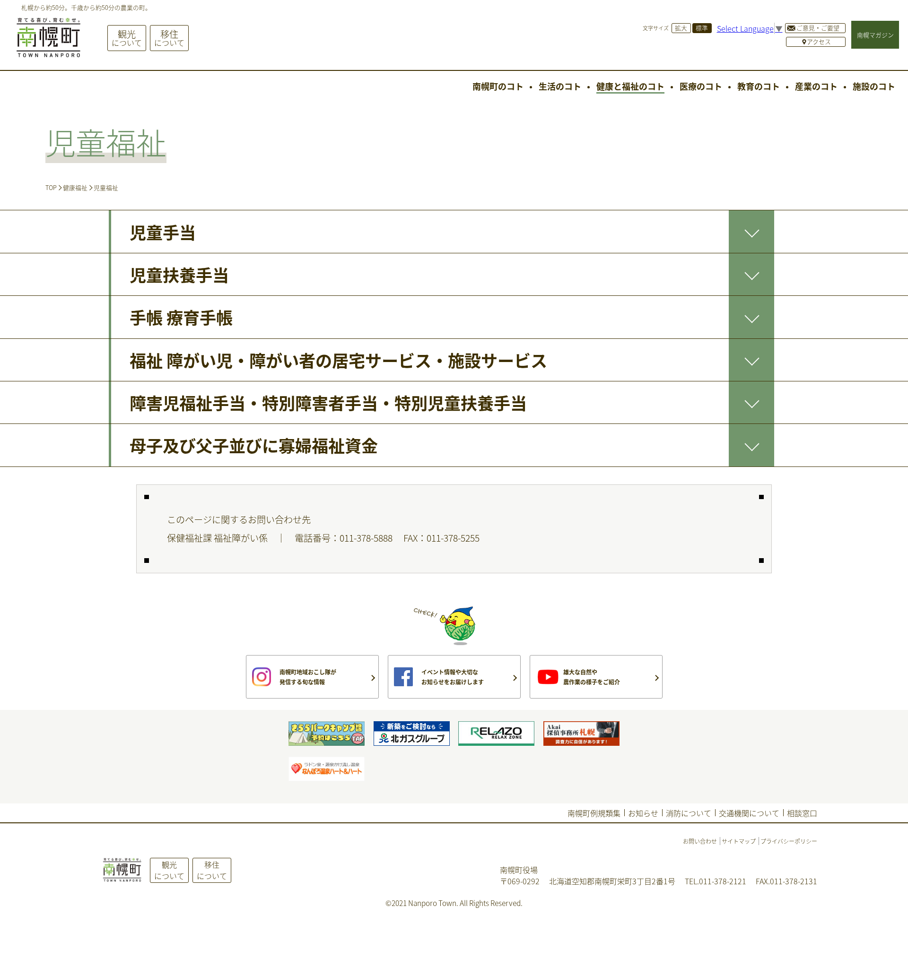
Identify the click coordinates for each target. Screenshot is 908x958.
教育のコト (758, 86)
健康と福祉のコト (630, 86)
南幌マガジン (875, 34)
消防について (688, 813)
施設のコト (874, 86)
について (127, 37)
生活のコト (560, 86)
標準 (702, 27)
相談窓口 (802, 813)
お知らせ (643, 813)
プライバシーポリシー (788, 841)
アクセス (819, 41)
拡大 (681, 27)
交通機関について (749, 813)
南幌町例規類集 (594, 813)
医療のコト (701, 86)
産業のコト (816, 86)
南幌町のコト (498, 86)
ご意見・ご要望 (817, 27)
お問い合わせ (700, 841)
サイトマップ (739, 841)
